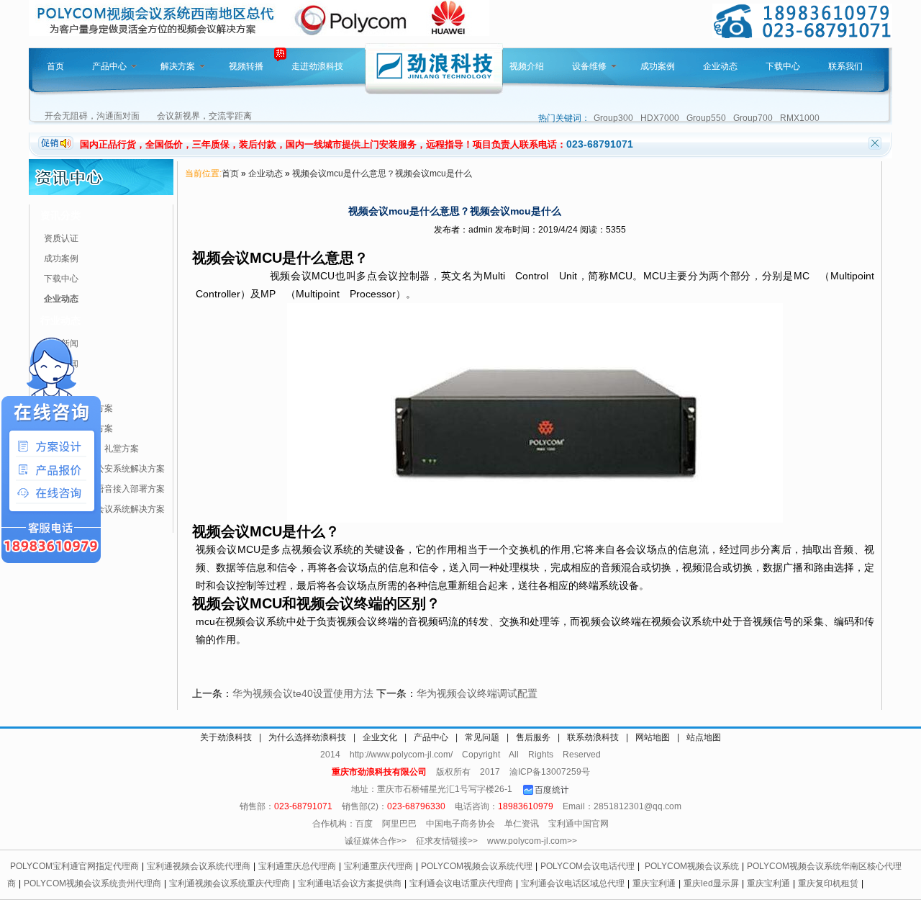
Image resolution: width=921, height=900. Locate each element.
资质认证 (61, 238)
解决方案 (177, 66)
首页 (55, 66)
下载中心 (783, 66)
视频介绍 (526, 66)
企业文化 (380, 737)
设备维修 (589, 66)
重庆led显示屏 (711, 883)
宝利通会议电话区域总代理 (573, 883)
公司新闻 (61, 343)
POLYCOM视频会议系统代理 (476, 866)
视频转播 (246, 66)
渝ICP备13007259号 (549, 772)
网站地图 (652, 737)
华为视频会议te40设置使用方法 (302, 693)
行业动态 (60, 320)
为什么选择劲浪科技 (307, 737)
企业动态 (720, 66)
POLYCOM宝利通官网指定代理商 (74, 866)
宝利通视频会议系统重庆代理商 (229, 883)
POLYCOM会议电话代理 (587, 866)
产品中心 (109, 66)
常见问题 (482, 737)
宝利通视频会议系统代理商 (198, 866)
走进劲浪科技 (317, 66)
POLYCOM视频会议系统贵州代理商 (92, 883)
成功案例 (657, 66)
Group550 (706, 118)
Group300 (613, 118)
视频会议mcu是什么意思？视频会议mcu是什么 (382, 173)
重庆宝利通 (654, 883)
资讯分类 (60, 215)
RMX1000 (800, 118)
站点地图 (703, 737)
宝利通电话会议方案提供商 (349, 883)
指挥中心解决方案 (78, 408)
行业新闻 (61, 364)
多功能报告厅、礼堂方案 (91, 449)
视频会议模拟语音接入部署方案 (104, 489)
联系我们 (845, 66)
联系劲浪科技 (593, 737)
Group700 (753, 118)
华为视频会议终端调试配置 (477, 693)
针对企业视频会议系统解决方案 (104, 509)
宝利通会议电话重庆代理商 (461, 883)
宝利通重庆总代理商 (297, 866)
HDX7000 (659, 118)
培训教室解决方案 (78, 428)
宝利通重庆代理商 (378, 866)
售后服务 (533, 737)
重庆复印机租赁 (828, 883)
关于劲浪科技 (226, 737)
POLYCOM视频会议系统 (692, 866)
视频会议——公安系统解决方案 (104, 469)
